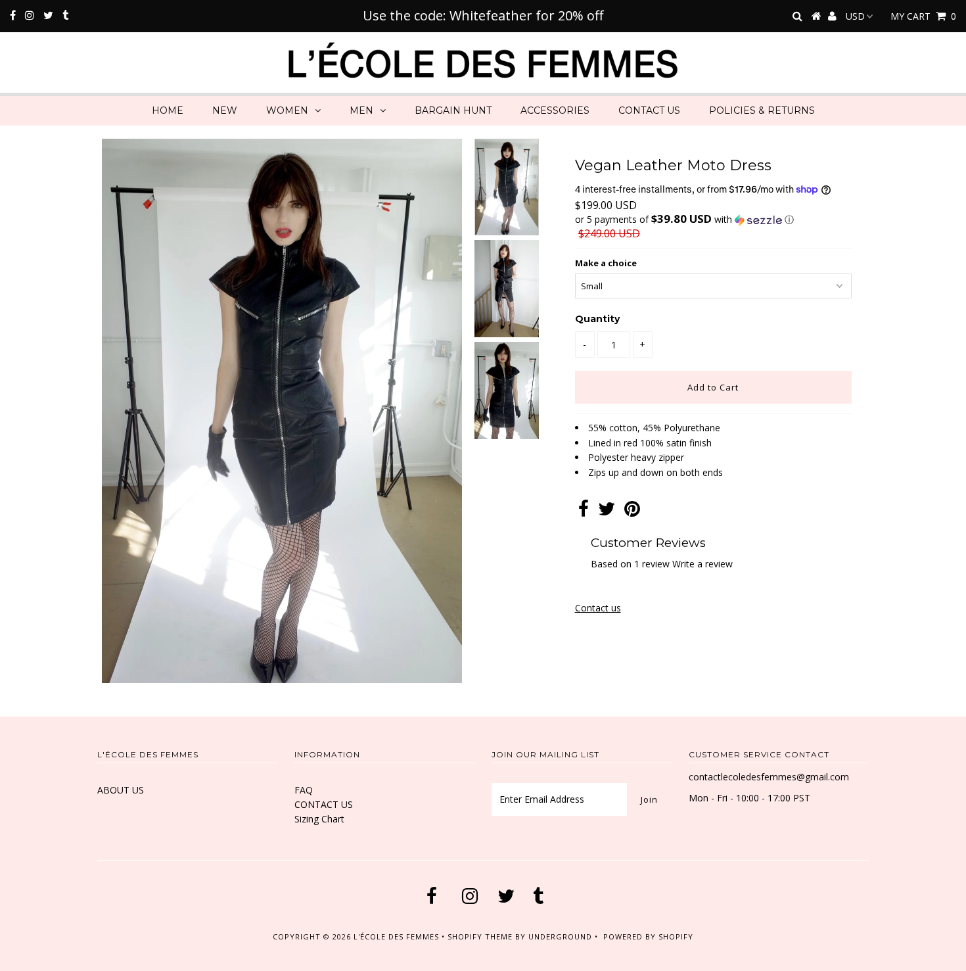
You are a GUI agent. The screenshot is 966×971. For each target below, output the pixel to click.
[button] (713, 219)
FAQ (303, 790)
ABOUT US (120, 790)
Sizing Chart (319, 819)
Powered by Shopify (648, 936)
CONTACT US (649, 110)
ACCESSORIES (554, 110)
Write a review (702, 563)
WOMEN (287, 110)
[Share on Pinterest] (632, 512)
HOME (167, 110)
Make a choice (606, 263)
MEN (361, 110)
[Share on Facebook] (583, 512)
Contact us (598, 608)
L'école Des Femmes (398, 936)
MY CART (923, 16)
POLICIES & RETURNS (762, 110)
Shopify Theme (480, 936)
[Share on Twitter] (606, 512)
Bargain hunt (453, 110)
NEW (224, 110)
